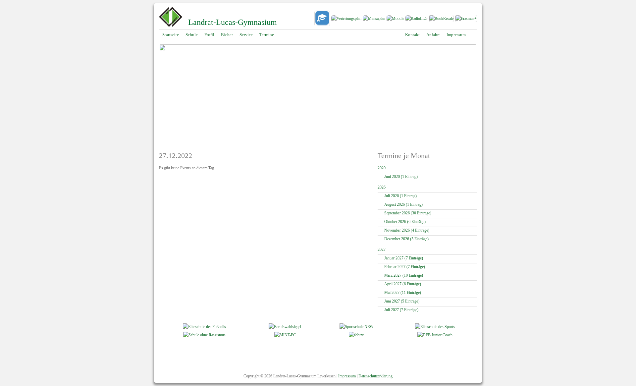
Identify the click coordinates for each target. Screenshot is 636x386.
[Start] (170, 26)
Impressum (347, 376)
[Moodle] (395, 19)
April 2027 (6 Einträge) (402, 284)
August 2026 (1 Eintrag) (403, 204)
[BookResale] (442, 19)
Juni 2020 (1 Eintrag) (401, 176)
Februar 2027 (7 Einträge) (404, 266)
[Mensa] (373, 19)
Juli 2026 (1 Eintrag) (400, 195)
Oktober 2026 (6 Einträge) (405, 221)
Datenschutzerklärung (375, 376)
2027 (382, 249)
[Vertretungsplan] (346, 19)
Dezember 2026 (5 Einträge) (406, 239)
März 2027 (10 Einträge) (403, 275)
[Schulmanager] (322, 19)
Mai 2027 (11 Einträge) (402, 292)
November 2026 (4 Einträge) (406, 230)
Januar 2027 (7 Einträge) (403, 258)
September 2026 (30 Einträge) (407, 213)
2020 (382, 168)
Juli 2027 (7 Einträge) (401, 309)
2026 (382, 187)
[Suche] (473, 35)
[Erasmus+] (466, 19)
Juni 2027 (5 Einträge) (401, 301)
